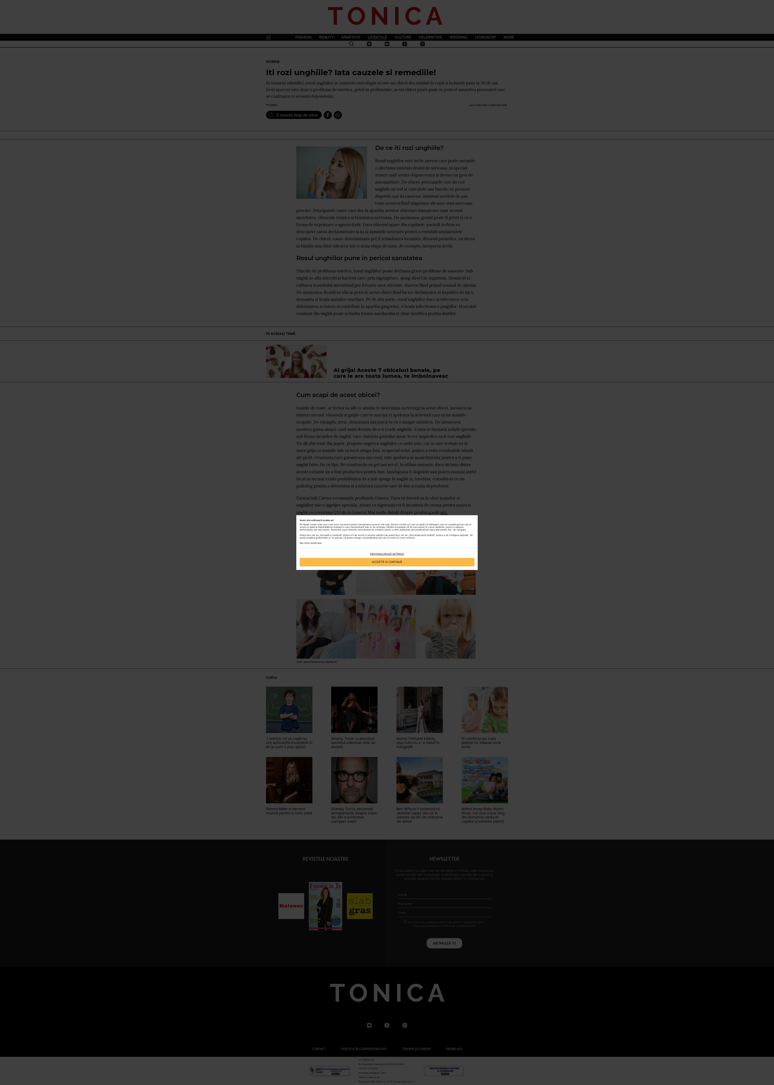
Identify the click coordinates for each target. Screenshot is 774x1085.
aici (319, 543)
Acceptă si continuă (387, 562)
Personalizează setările (387, 554)
